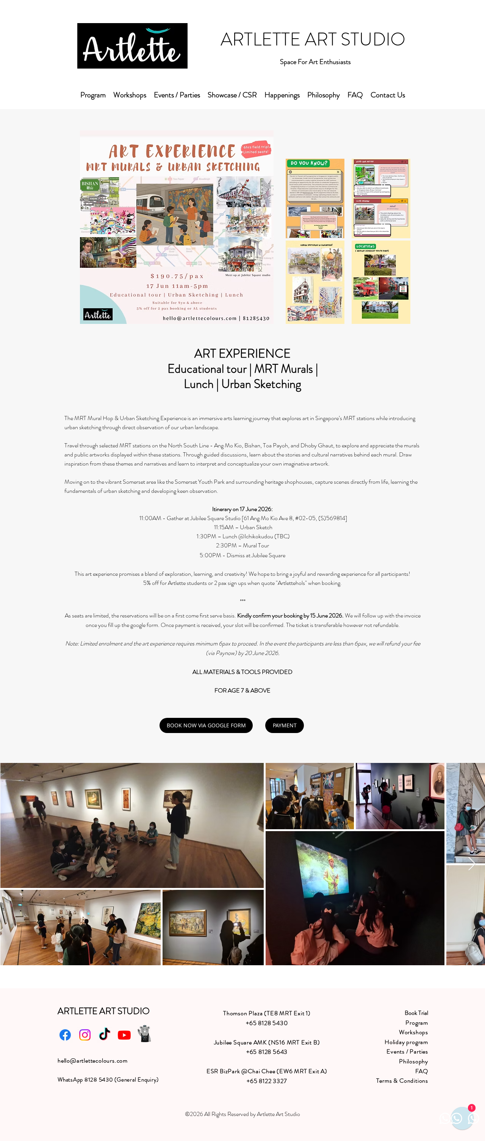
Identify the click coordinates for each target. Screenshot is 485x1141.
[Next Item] (472, 864)
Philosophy (413, 1061)
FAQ (421, 1071)
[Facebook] (65, 1035)
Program (416, 1022)
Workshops (413, 1032)
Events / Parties (407, 1051)
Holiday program (406, 1042)
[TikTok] (104, 1035)
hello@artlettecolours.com (93, 1060)
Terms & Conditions (402, 1080)
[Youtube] (124, 1035)
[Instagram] (84, 1035)
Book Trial (416, 1012)
